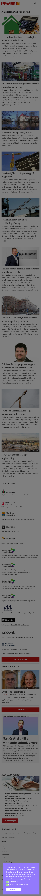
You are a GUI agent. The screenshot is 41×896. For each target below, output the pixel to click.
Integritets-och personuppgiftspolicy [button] (18, 879)
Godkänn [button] (13, 889)
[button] (29, 889)
